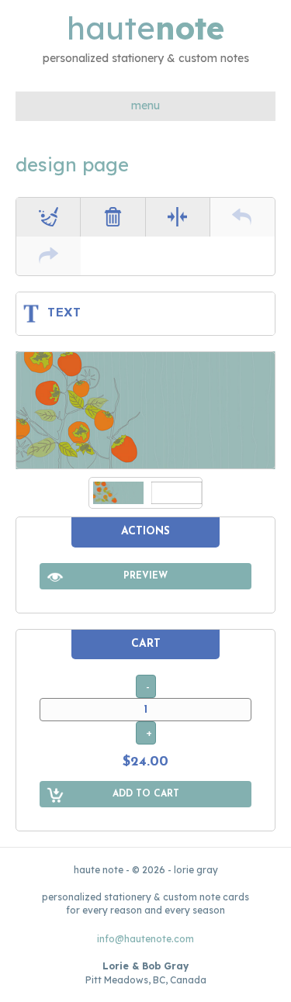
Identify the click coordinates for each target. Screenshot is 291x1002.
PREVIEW (145, 576)
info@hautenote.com (145, 939)
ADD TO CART (146, 794)
